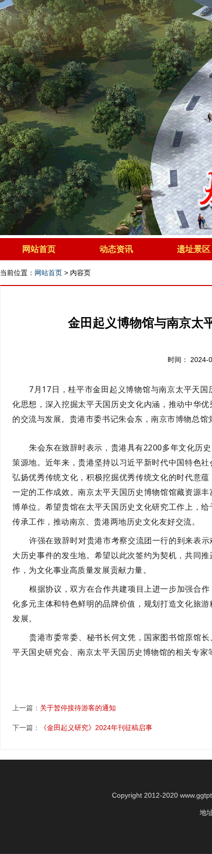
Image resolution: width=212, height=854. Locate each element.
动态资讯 (116, 249)
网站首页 (39, 249)
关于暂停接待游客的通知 (78, 708)
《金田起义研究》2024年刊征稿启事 (96, 728)
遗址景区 (194, 249)
